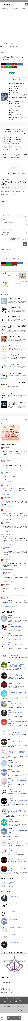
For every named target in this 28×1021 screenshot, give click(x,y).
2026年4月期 (10, 43)
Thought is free (22, 1010)
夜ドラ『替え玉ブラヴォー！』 (16, 317)
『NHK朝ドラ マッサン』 (7, 885)
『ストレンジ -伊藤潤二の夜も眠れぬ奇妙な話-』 (17, 722)
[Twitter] (3, 64)
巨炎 (4, 474)
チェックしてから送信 (6, 234)
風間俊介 (4, 57)
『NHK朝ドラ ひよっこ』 (7, 883)
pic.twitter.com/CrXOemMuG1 (12, 143)
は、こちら (9, 187)
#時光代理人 (20, 129)
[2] (4, 230)
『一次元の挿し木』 (7, 506)
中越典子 (8, 57)
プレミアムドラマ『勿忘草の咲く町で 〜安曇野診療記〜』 (17, 665)
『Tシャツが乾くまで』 (15, 732)
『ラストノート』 (13, 762)
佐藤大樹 (17, 57)
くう (4, 561)
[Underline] (5, 215)
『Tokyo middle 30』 (14, 393)
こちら (10, 992)
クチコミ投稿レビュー (18, 56)
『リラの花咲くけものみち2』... (9, 606)
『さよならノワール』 (7, 519)
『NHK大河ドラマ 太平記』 (8, 886)
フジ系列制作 (10, 56)
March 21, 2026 (16, 149)
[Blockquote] (8, 215)
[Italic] (3, 215)
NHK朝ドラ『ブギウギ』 (14, 373)
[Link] (9, 215)
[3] (6, 230)
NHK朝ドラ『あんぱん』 (14, 337)
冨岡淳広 (2, 59)
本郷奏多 (12, 57)
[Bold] (2, 215)
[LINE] (9, 67)
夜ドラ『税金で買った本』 (16, 635)
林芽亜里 (21, 57)
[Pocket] (3, 67)
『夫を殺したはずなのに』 (16, 850)
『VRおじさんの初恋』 (14, 364)
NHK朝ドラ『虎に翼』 (14, 355)
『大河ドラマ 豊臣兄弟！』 (15, 308)
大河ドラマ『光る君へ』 (14, 346)
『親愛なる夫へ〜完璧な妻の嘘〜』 (17, 927)
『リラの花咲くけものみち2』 (17, 703)
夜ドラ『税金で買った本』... (8, 531)
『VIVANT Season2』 (14, 684)
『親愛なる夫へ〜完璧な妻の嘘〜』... (10, 457)
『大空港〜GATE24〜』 (7, 469)
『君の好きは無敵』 (14, 822)
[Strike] (6, 215)
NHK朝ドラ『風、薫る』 (14, 298)
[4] (8, 230)
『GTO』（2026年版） (15, 859)
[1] (1, 230)
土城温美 (7, 59)
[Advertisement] (14, 26)
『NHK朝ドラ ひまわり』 (7, 882)
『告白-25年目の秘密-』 (7, 581)
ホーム (3, 43)
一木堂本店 (18, 1007)
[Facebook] (9, 64)
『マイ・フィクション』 (8, 544)
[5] (11, 230)
